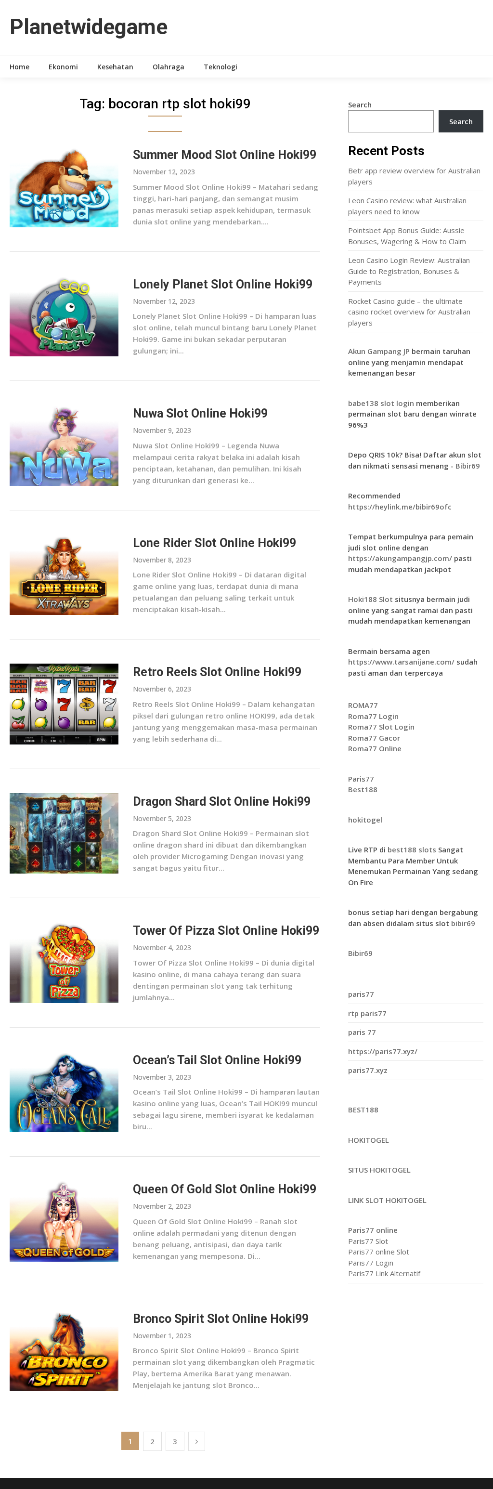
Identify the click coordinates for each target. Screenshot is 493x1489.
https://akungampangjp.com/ (400, 558)
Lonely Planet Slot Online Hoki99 (222, 284)
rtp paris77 (367, 1013)
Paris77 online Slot (379, 1251)
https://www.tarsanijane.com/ (401, 661)
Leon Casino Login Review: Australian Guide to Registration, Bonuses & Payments (409, 271)
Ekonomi (63, 66)
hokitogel (365, 819)
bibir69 (463, 923)
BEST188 (363, 1109)
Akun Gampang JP (379, 351)
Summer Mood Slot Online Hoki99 (224, 155)
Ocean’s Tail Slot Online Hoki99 (217, 1060)
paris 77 (362, 1032)
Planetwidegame (89, 26)
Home (19, 66)
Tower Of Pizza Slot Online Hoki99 (226, 931)
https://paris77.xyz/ (382, 1051)
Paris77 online (373, 1230)
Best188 (362, 789)
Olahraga (168, 66)
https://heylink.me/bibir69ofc (400, 506)
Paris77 (361, 779)
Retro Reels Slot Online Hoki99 (217, 672)
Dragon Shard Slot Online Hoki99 (222, 802)
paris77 (361, 994)
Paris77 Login (370, 1262)
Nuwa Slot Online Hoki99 (200, 413)
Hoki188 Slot (370, 599)
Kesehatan (115, 66)
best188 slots (413, 849)
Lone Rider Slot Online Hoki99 (214, 543)
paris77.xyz (368, 1070)
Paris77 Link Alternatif (384, 1273)
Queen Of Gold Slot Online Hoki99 (224, 1189)
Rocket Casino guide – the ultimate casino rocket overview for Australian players (409, 311)
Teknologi (220, 66)
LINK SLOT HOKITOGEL (387, 1200)
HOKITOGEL (368, 1140)
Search (360, 104)
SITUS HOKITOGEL (379, 1170)
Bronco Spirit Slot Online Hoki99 (221, 1319)
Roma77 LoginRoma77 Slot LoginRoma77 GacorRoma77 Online (381, 726)
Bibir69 (467, 465)
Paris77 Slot (368, 1241)
